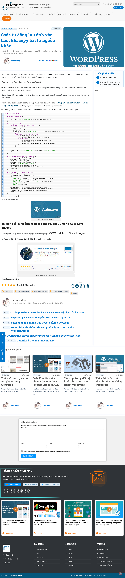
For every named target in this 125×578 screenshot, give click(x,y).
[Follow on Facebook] (103, 4)
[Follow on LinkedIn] (116, 4)
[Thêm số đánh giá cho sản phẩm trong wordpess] (15, 364)
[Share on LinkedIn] (88, 286)
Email (51, 443)
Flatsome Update (8, 14)
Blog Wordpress (13, 28)
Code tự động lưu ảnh (60, 291)
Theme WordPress (38, 14)
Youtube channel (14, 485)
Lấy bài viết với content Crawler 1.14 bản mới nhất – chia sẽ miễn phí (76, 523)
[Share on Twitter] (77, 286)
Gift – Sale (85, 14)
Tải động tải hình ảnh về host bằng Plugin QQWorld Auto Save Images (110, 83)
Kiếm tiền (7, 18)
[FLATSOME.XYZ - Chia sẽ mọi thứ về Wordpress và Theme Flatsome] (13, 6)
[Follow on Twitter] (111, 4)
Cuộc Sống (98, 14)
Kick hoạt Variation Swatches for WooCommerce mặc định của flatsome (47, 312)
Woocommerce (73, 14)
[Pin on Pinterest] (84, 286)
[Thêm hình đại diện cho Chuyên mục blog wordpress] (110, 364)
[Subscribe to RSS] (113, 4)
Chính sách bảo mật (89, 575)
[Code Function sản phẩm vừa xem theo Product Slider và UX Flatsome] (47, 364)
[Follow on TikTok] (105, 4)
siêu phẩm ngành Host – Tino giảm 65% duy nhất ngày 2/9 (40, 317)
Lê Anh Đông (15, 61)
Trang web (81, 443)
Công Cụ (108, 14)
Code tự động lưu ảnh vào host (109, 77)
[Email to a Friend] (80, 286)
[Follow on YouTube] (118, 4)
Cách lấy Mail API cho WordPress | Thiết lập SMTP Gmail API (45, 523)
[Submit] (98, 4)
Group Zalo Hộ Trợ (118, 7)
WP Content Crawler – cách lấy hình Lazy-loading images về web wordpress (109, 523)
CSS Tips (50, 14)
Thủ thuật (4, 28)
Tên (22, 443)
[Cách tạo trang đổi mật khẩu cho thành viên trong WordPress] (78, 364)
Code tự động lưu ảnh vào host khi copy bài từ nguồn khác (28, 40)
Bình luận (23, 427)
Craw (75, 293)
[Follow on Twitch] (121, 4)
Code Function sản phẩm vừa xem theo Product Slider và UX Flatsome (15, 523)
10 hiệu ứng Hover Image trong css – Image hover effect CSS (44, 335)
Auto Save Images (40, 291)
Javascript (61, 14)
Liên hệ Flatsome (101, 575)
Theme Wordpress (9, 341)
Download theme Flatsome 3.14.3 (37, 340)
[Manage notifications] (120, 573)
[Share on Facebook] (73, 286)
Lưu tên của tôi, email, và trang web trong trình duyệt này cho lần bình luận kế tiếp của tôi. (47, 451)
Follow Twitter (32, 485)
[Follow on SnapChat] (108, 4)
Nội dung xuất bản (76, 575)
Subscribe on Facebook (51, 485)
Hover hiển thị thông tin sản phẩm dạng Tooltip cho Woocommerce (42, 329)
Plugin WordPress (23, 14)
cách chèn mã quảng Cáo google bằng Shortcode (40, 322)
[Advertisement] (72, 59)
